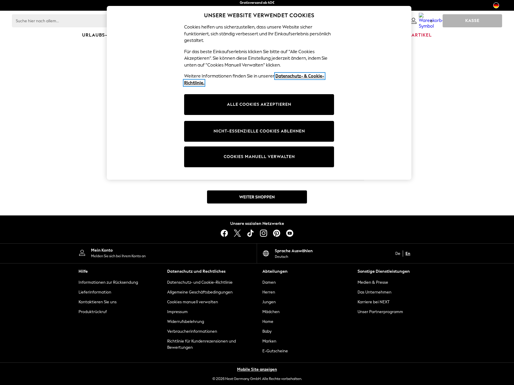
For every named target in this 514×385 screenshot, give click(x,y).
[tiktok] (250, 233)
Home (267, 321)
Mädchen (271, 311)
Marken (269, 341)
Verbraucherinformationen (192, 331)
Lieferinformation (95, 292)
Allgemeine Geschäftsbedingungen (200, 292)
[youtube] (289, 233)
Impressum (177, 311)
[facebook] (224, 233)
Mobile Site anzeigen (257, 369)
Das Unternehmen (374, 292)
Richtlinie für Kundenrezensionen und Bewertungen (201, 344)
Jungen (269, 301)
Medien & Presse (373, 282)
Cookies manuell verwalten (192, 301)
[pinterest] (276, 233)
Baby (267, 331)
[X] (237, 233)
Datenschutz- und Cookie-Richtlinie (200, 282)
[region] (259, 93)
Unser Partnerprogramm (380, 311)
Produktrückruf (93, 311)
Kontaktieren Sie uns (98, 301)
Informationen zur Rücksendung (108, 282)
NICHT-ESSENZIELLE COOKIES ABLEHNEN (259, 131)
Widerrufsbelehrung (185, 321)
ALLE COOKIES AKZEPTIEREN (259, 104)
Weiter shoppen (257, 197)
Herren (268, 292)
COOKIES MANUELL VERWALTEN (259, 156)
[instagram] (263, 233)
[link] (413, 20)
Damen (269, 282)
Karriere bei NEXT (374, 301)
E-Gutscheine (275, 351)
